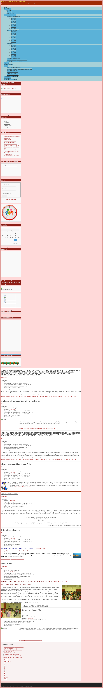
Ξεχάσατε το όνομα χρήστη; (10, 200)
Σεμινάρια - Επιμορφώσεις (13, 58)
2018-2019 (13, 19)
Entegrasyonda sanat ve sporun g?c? (15, 67)
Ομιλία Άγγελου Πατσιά (9, 494)
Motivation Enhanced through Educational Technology (19, 69)
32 (4, 668)
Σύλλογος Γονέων (8, 125)
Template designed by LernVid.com (9, 686)
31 (4, 667)
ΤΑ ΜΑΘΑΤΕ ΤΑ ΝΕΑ (40, 548)
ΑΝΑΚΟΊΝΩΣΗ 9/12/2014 (10, 648)
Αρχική (5, 7)
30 (4, 665)
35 (4, 673)
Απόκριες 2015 (6, 563)
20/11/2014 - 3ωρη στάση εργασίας (12, 652)
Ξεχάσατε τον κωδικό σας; (10, 199)
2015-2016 (13, 24)
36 (4, 674)
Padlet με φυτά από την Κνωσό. (11, 149)
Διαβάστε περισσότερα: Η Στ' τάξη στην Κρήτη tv (12, 559)
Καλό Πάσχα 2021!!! (9, 154)
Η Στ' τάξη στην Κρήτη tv (10, 530)
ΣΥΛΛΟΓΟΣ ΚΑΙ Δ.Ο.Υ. (10, 651)
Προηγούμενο (7, 661)
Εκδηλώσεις (10, 43)
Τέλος (5, 678)
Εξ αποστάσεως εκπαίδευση (10, 79)
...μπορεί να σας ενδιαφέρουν (11, 76)
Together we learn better (13, 75)
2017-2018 (13, 21)
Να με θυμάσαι (5, 193)
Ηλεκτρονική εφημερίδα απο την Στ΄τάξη (16, 464)
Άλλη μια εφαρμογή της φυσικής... (12, 155)
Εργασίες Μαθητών (8, 64)
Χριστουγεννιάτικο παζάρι (31, 610)
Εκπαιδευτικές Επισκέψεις (13, 16)
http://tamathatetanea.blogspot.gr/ (22, 486)
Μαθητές (9, 12)
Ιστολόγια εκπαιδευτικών (10, 127)
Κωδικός (4, 188)
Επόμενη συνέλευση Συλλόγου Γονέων (13, 650)
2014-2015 (13, 25)
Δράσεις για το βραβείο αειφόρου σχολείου (17, 60)
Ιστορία (9, 10)
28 (4, 662)
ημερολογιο (15, 243)
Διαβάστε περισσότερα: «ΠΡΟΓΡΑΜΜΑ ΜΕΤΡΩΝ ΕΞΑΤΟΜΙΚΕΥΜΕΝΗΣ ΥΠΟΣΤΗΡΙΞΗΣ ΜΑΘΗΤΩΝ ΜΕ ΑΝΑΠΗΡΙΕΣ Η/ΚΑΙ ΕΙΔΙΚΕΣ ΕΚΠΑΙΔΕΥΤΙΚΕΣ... (39, 396)
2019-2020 (13, 18)
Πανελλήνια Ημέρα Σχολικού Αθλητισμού (13, 647)
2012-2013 (13, 28)
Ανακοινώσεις (7, 122)
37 (4, 676)
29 (4, 664)
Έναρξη (6, 659)
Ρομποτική (6, 63)
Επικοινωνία (7, 124)
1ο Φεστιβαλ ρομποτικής (10, 142)
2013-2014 (13, 27)
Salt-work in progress (12, 70)
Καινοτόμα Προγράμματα (13, 30)
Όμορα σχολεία (7, 78)
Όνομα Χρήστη (5, 184)
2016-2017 (13, 22)
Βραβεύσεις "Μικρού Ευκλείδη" (11, 654)
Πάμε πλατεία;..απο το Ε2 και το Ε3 (12, 655)
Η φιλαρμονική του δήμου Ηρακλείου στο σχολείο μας (20, 401)
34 (4, 671)
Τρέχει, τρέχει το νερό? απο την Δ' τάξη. (13, 657)
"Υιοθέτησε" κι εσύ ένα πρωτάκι (14, 61)
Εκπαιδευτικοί (10, 13)
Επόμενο (6, 677)
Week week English (11, 73)
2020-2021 (13, 45)
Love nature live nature (12, 72)
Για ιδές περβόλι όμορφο (10, 141)
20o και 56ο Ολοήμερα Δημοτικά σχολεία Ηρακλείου (13, 1)
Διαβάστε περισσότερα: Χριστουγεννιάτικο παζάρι (30, 640)
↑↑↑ (1, 684)
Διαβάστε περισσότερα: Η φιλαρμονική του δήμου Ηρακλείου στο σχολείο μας (37, 428)
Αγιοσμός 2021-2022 (9, 139)
